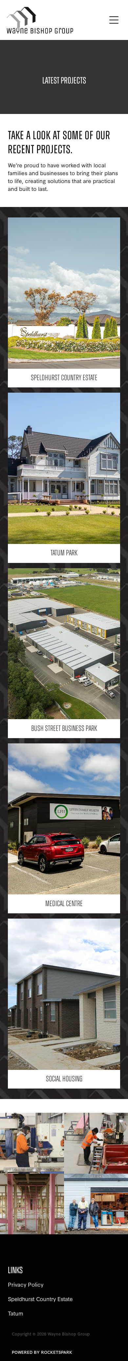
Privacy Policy (25, 1284)
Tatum (15, 1313)
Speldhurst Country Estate (40, 1298)
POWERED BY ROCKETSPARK (42, 1352)
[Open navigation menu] (114, 20)
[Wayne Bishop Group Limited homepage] (56, 20)
